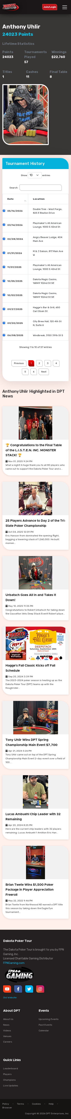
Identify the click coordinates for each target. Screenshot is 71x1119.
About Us (8, 1019)
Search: (13, 187)
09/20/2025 (15, 323)
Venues (7, 1036)
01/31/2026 (14, 253)
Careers (7, 1041)
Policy (5, 1103)
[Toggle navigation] (65, 7)
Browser (7, 1107)
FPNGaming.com (13, 963)
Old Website (10, 997)
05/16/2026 (15, 211)
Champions (9, 1080)
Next (43, 371)
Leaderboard (10, 1068)
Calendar (44, 1030)
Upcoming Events (49, 1019)
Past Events (45, 1024)
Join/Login (49, 7)
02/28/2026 (15, 239)
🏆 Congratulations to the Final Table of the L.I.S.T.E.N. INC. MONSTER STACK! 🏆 (34, 450)
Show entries (35, 175)
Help (51, 1103)
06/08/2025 (15, 335)
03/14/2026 (15, 225)
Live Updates (10, 1085)
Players (7, 1074)
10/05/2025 (14, 281)
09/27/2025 (14, 309)
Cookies (36, 1103)
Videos (7, 1030)
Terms (20, 1103)
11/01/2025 (14, 267)
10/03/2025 (14, 295)
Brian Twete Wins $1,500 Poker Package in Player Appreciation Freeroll (30, 889)
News (6, 1024)
